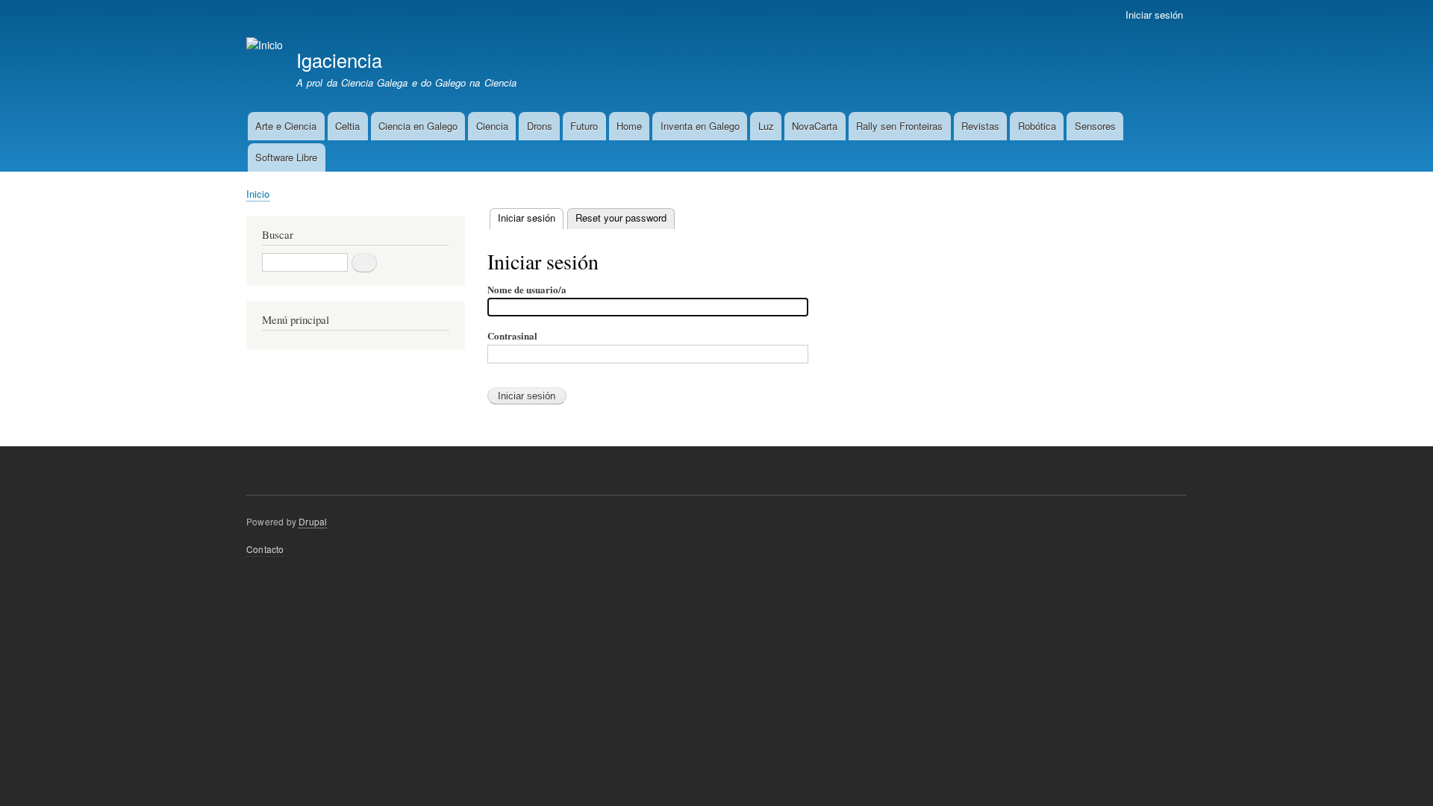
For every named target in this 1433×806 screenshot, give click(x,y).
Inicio (257, 194)
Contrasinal (512, 335)
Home (629, 126)
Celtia (347, 126)
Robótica (1037, 126)
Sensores (1095, 126)
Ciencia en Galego (418, 126)
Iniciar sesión (1154, 14)
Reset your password (620, 217)
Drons (539, 126)
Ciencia (492, 126)
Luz (766, 126)
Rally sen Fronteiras (899, 126)
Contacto (265, 549)
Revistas (980, 126)
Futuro (584, 126)
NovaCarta (814, 126)
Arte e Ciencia (285, 126)
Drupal (313, 521)
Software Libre (286, 157)
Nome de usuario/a (526, 289)
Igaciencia (339, 59)
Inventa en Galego (700, 126)
